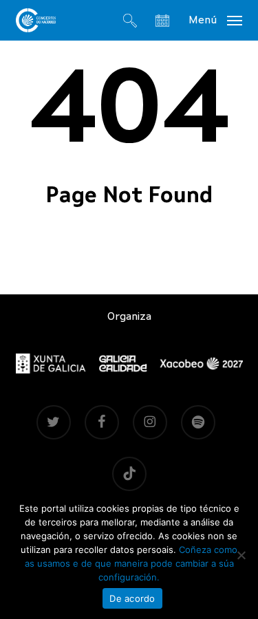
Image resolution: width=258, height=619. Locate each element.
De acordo (132, 598)
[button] (215, 20)
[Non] (241, 555)
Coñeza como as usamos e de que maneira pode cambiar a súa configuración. (131, 563)
